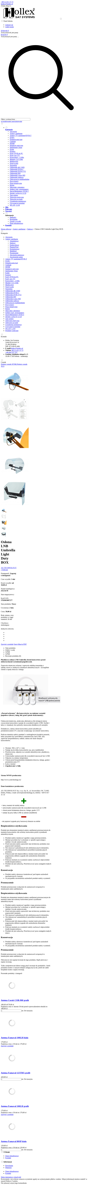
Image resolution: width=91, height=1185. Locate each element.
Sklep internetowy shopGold (11, 1177)
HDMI (12, 143)
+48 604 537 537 (11, 352)
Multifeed (13, 251)
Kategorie (4, 233)
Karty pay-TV (15, 155)
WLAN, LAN (15, 205)
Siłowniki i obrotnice (17, 187)
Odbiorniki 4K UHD (17, 167)
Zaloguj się (9, 25)
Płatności (13, 217)
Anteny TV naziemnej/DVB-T (20, 135)
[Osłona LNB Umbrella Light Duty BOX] (15, 394)
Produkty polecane (11, 331)
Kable (12, 149)
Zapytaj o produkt (7, 644)
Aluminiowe (14, 241)
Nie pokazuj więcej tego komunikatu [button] (14, 1183)
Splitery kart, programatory (19, 189)
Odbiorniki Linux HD (17, 175)
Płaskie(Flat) (14, 247)
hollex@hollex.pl (7, 4)
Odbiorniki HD (15, 173)
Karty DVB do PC (16, 153)
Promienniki (14, 253)
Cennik (3, 362)
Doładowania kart (16, 139)
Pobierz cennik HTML (9, 364)
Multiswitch (14, 161)
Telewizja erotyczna (17, 197)
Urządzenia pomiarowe (18, 201)
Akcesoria (13, 131)
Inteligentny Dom (16, 147)
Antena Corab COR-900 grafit (15, 1000)
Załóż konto (9, 27)
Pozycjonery (14, 181)
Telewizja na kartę (16, 199)
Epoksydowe (14, 245)
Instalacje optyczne (16, 145)
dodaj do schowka (7, 629)
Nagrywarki (14, 163)
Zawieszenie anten (16, 257)
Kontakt (4, 337)
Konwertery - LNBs (17, 157)
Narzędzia (13, 165)
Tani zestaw (14, 195)
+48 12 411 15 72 (7, 2)
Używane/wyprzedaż (17, 203)
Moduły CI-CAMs (16, 159)
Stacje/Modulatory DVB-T (19, 191)
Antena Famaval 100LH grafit (15, 1106)
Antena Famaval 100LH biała (14, 1037)
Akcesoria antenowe (17, 255)
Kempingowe (14, 249)
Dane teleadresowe (16, 223)
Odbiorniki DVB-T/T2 (18, 171)
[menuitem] (43, 166)
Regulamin (13, 219)
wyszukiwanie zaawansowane (11, 121)
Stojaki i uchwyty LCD (18, 193)
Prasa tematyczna (16, 183)
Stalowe (12, 243)
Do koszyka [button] (28, 1011)
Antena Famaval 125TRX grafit (15, 1073)
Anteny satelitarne (16, 133)
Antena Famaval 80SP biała (14, 1141)
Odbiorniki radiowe (17, 177)
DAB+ (12, 137)
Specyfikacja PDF (20, 644)
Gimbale (13, 141)
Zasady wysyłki (15, 221)
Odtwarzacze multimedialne (19, 179)
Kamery (12, 151)
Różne (12, 185)
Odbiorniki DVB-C (17, 169)
